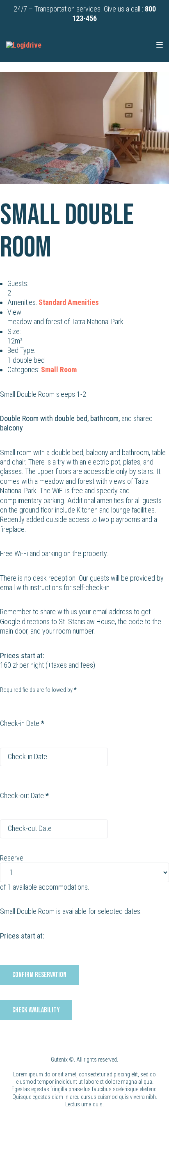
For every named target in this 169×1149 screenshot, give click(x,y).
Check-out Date (24, 795)
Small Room (59, 369)
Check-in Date (22, 723)
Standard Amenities (69, 302)
